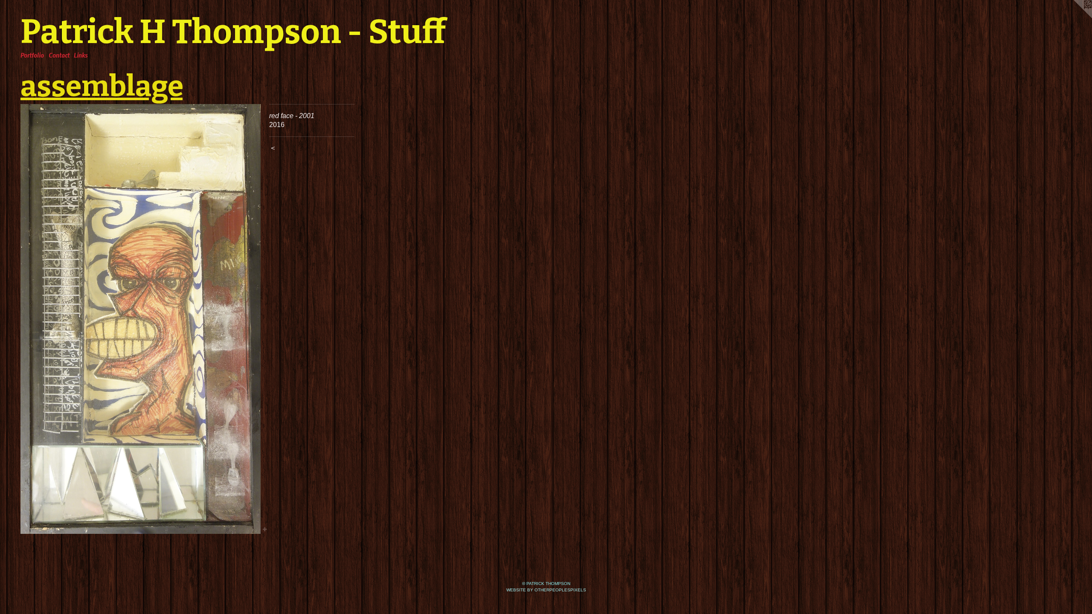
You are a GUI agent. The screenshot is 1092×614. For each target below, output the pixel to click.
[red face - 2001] (140, 319)
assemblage (101, 86)
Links (80, 55)
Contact (59, 55)
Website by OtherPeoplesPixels (546, 590)
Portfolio (32, 55)
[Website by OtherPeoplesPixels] (1075, 17)
